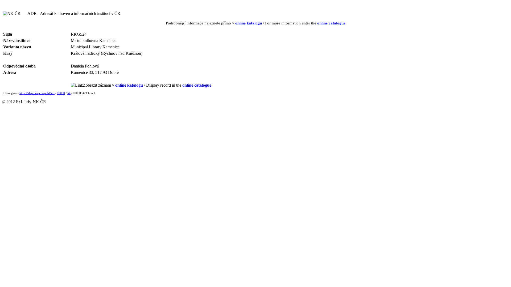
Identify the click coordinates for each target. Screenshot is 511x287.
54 (69, 93)
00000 (61, 93)
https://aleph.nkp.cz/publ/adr (37, 93)
